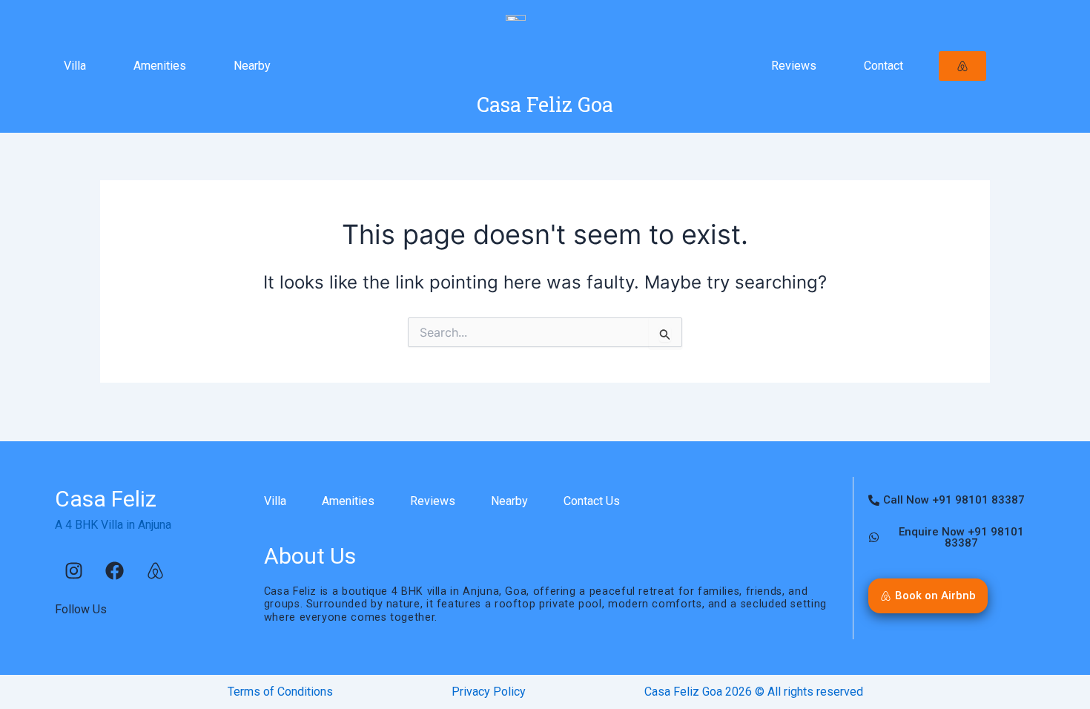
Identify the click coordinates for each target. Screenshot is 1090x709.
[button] (928, 595)
